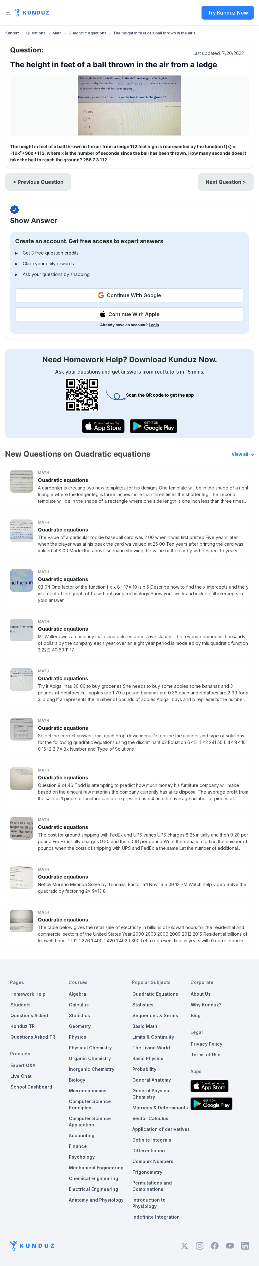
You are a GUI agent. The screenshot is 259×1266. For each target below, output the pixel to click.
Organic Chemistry (90, 1058)
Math (57, 33)
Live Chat (21, 1076)
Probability (144, 1069)
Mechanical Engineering (96, 1167)
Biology (77, 1080)
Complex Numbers (152, 1161)
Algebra (77, 994)
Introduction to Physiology (149, 1203)
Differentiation (148, 1150)
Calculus (79, 1004)
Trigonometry (147, 1172)
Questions (35, 33)
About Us (201, 994)
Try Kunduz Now (228, 12)
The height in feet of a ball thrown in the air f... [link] (155, 33)
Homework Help (27, 994)
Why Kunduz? (206, 1004)
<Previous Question (38, 182)
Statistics (79, 1015)
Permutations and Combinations (152, 1186)
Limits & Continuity (153, 1037)
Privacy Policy (206, 1044)
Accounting (81, 1135)
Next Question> (226, 182)
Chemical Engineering (93, 1178)
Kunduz (12, 33)
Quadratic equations (87, 33)
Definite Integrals (151, 1140)
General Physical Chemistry (151, 1094)
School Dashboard (31, 1086)
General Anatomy (151, 1080)
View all (240, 454)
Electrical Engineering (93, 1189)
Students (20, 1004)
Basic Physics (147, 1058)
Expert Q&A (22, 1065)
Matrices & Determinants (160, 1107)
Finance (78, 1146)
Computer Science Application (90, 1121)
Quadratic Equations (155, 994)
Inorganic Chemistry (91, 1069)
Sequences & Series (155, 1015)
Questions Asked (29, 1015)
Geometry (80, 1026)
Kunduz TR (22, 1026)
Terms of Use (205, 1054)
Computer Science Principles (90, 1104)
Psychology (82, 1157)
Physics (77, 1037)
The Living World (151, 1047)
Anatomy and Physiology (96, 1200)
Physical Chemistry (90, 1047)
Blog (196, 1015)
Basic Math (144, 1026)
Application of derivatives (161, 1129)
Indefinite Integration (156, 1217)
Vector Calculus (150, 1118)
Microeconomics (87, 1090)
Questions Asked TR (32, 1037)
